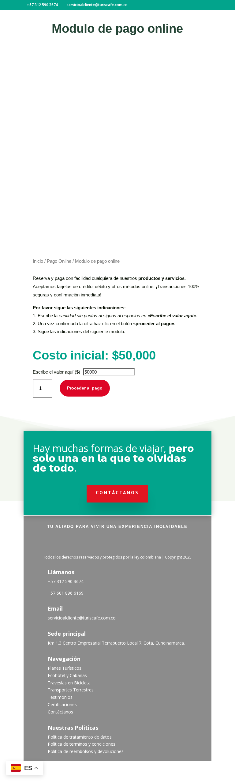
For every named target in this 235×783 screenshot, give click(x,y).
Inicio (38, 261)
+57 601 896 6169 (66, 593)
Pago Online (59, 261)
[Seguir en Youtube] (133, 542)
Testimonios (60, 697)
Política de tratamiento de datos (80, 737)
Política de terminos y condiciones (81, 744)
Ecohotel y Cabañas (67, 675)
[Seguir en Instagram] (101, 542)
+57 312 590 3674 (66, 581)
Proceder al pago (85, 388)
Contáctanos (117, 493)
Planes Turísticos (64, 668)
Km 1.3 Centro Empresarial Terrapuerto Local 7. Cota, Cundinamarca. (116, 643)
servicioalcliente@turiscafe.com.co (82, 618)
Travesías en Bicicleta (69, 683)
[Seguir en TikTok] (117, 542)
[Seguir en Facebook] (85, 542)
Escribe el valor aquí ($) (56, 372)
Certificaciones (62, 704)
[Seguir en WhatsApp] (149, 542)
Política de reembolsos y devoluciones (86, 751)
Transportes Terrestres (71, 690)
